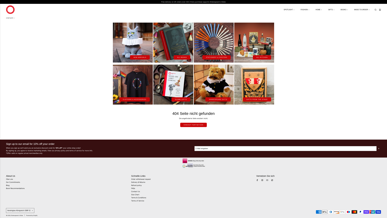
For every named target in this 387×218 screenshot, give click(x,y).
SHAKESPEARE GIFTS (218, 99)
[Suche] (375, 9)
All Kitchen (262, 57)
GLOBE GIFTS (181, 99)
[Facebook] (257, 180)
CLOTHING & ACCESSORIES (134, 99)
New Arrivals (140, 57)
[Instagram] (262, 180)
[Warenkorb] (380, 9)
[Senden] (379, 148)
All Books (182, 57)
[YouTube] (267, 180)
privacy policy (60, 151)
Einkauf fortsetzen (193, 125)
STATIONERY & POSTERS (216, 57)
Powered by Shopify (31, 215)
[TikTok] (272, 180)
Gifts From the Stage (257, 99)
